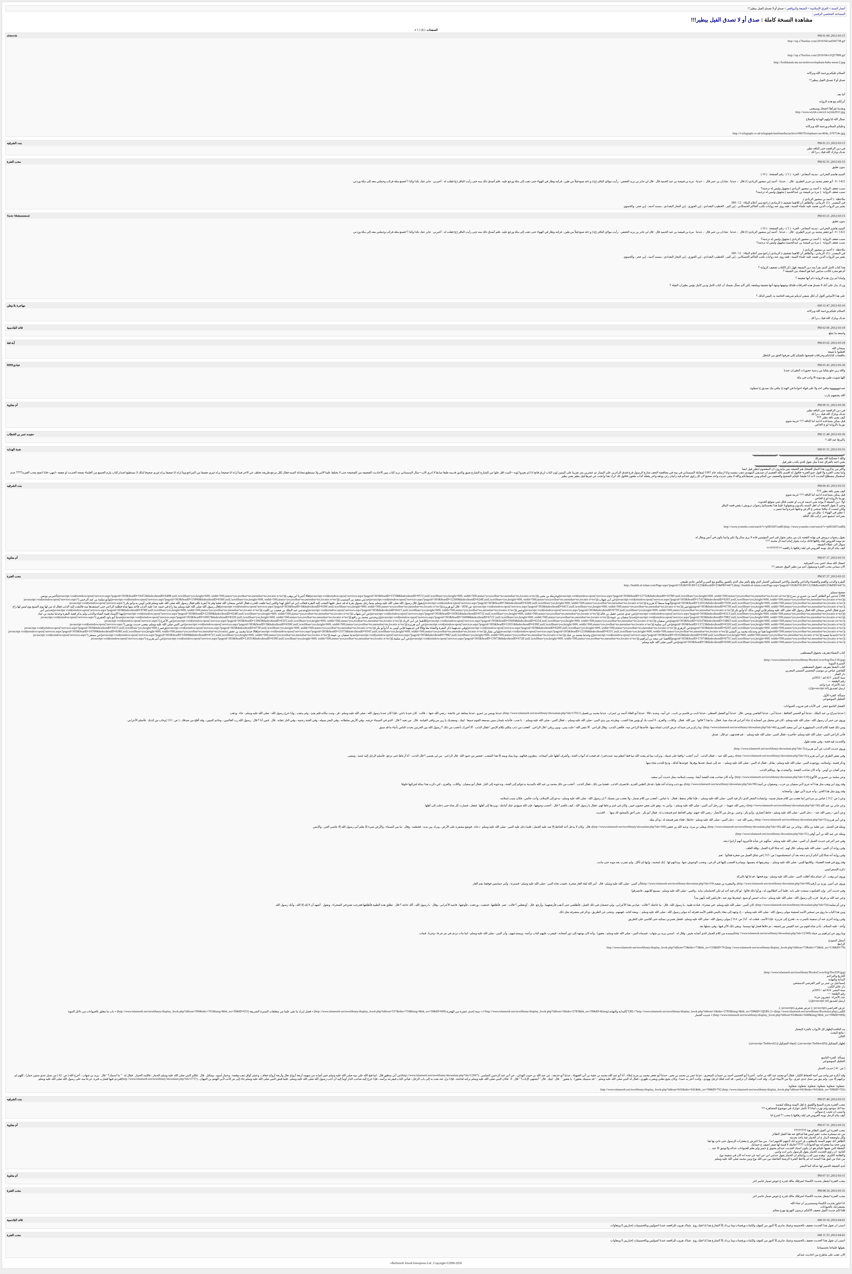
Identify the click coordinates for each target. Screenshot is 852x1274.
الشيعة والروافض (797, 8)
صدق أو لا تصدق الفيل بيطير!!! (725, 20)
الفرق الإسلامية (819, 8)
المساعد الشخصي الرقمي (829, 14)
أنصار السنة (838, 8)
